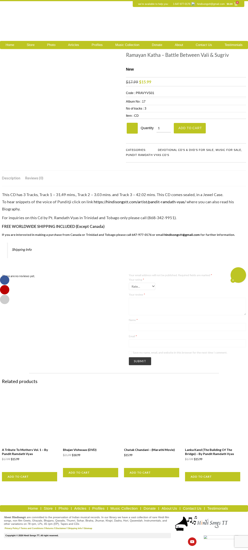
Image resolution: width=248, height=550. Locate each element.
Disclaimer (60, 528)
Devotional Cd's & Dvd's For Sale (186, 149)
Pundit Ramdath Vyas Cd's (147, 155)
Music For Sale (228, 149)
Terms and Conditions (32, 528)
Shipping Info (22, 249)
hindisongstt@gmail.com (211, 4)
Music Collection (127, 45)
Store (30, 45)
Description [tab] (11, 178)
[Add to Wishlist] (132, 128)
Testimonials (234, 45)
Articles (73, 45)
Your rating (136, 279)
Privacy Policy (12, 528)
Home (10, 45)
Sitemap (88, 528)
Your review (137, 294)
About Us (169, 508)
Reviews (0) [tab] (34, 178)
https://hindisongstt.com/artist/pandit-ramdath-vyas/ (140, 201)
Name (133, 320)
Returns (49, 528)
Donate (157, 45)
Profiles (97, 45)
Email (133, 336)
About (179, 45)
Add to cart (190, 128)
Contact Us (204, 45)
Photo (51, 45)
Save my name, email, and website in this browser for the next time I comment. (180, 352)
